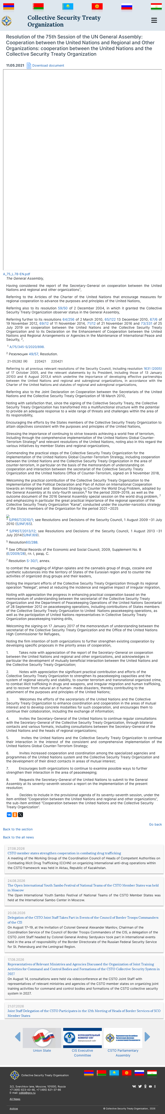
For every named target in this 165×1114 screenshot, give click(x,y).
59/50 (63, 308)
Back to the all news (18, 837)
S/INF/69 (30, 535)
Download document (48, 65)
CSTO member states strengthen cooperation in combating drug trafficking (64, 853)
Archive (14, 1108)
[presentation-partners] (17, 1037)
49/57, (34, 354)
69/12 (44, 323)
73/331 (146, 323)
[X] (20, 814)
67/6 (154, 319)
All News (15, 1099)
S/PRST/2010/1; (22, 520)
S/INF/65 (23, 524)
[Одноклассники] (14, 814)
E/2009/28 (16, 554)
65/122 (110, 319)
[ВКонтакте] (9, 814)
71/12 (90, 323)
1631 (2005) (153, 369)
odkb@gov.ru (27, 1092)
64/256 (68, 319)
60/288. (32, 542)
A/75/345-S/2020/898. (27, 347)
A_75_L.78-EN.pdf (16, 274)
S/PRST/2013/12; (23, 531)
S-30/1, (33, 561)
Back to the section (18, 829)
